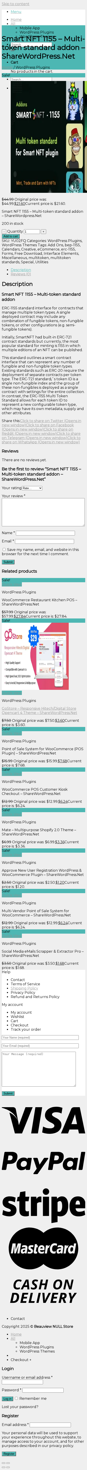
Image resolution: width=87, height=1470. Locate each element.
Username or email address (27, 1377)
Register (9, 1453)
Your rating (12, 488)
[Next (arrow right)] (8, 1467)
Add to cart (11, 236)
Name (8, 533)
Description (21, 270)
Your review (13, 496)
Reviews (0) (21, 274)
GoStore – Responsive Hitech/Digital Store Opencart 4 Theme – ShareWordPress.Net (39, 710)
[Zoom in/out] (8, 1463)
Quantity (15, 231)
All (13, 24)
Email (8, 541)
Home (16, 19)
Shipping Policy (24, 988)
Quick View (12, 584)
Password (11, 1390)
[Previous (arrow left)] (3, 1467)
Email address (15, 1425)
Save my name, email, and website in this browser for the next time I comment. (40, 552)
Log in (7, 1398)
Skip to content (15, 4)
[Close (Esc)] (3, 1463)
